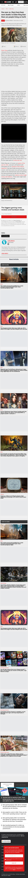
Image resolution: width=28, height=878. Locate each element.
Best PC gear (11, 5)
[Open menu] (2, 2)
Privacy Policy (18, 867)
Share (4, 46)
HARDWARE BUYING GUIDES (7, 784)
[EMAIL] (8, 244)
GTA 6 (18, 5)
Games (3, 8)
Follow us (17, 46)
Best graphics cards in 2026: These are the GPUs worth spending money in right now (15, 813)
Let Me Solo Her (17, 160)
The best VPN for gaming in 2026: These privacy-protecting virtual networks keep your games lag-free (14, 799)
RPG (7, 8)
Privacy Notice (18, 221)
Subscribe (21, 1)
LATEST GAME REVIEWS (21, 785)
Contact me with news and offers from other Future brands (14, 859)
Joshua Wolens (10, 20)
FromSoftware (5, 236)
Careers (3, 866)
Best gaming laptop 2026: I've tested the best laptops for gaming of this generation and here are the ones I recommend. (14, 819)
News (3, 20)
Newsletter (24, 46)
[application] (14, 132)
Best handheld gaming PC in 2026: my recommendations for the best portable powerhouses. (13, 827)
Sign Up (14, 863)
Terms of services (16, 220)
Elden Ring (12, 8)
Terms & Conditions (12, 868)
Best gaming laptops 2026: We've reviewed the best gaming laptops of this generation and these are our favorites (15, 806)
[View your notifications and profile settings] (13, 2)
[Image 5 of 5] (23, 190)
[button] (27, 2)
